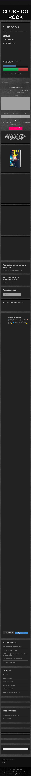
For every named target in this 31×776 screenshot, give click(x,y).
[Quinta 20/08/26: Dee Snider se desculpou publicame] (15, 455)
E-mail (15, 113)
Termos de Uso (6, 760)
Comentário (15, 95)
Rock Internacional (9, 685)
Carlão (4, 32)
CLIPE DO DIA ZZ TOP (10, 650)
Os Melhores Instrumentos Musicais (12, 270)
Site (25, 113)
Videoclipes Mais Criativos (12, 692)
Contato (4, 762)
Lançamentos (8, 678)
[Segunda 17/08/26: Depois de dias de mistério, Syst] (15, 486)
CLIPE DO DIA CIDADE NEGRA (13, 647)
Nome (6, 113)
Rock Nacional (19, 74)
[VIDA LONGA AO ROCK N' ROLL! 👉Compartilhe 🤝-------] (15, 333)
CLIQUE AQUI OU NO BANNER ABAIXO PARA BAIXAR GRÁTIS (15, 137)
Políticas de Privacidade (8, 759)
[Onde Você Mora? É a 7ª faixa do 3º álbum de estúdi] (15, 349)
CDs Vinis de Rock (8, 283)
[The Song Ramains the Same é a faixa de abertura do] (15, 425)
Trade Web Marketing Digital (11, 715)
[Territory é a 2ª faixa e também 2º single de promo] (15, 577)
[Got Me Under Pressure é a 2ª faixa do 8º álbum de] (15, 379)
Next (26, 82)
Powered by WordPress (15, 769)
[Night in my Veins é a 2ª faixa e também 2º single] (15, 608)
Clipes (12, 74)
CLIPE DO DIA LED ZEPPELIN (13, 659)
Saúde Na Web (7, 718)
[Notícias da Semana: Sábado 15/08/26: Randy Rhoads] (15, 516)
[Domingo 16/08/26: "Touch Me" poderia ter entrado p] (15, 501)
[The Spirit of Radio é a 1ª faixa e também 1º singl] (15, 547)
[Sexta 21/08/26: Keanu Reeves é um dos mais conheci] (15, 440)
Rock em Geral (8, 681)
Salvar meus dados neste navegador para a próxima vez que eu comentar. (15, 123)
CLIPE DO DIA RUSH (10, 662)
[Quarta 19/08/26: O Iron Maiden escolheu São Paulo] (15, 470)
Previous (6, 82)
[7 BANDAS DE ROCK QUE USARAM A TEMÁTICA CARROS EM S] (15, 394)
